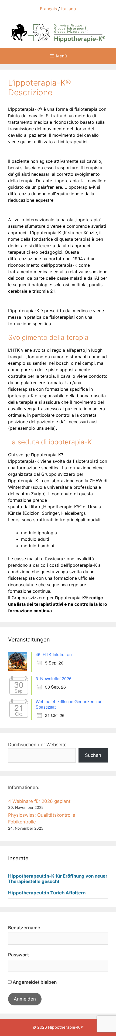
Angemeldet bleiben (34, 982)
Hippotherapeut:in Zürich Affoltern (47, 892)
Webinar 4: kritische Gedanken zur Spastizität (68, 704)
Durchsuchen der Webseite (37, 744)
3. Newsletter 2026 (53, 678)
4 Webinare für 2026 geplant (39, 801)
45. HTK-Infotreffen (54, 654)
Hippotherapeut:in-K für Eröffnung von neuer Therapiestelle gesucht (57, 878)
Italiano (68, 8)
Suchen (93, 755)
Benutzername (24, 927)
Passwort (18, 954)
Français (48, 8)
